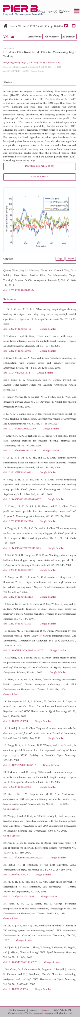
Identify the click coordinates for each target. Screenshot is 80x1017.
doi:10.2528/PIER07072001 (18, 624)
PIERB (33, 26)
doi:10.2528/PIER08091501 (18, 329)
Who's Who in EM (62, 1010)
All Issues (23, 26)
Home (12, 26)
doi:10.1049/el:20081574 (16, 373)
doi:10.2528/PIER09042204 (18, 521)
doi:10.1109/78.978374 (15, 721)
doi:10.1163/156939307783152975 (22, 548)
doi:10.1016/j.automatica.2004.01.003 (23, 858)
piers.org (34, 1010)
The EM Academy (17, 1010)
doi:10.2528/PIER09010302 (18, 472)
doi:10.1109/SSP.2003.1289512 (19, 765)
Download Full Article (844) (39, 166)
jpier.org (46, 1010)
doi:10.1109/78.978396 (15, 989)
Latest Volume (35, 37)
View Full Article (39, 177)
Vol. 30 (43, 26)
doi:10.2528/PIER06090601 (18, 351)
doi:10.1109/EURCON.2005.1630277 (23, 650)
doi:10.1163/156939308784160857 (22, 499)
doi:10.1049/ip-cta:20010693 (18, 896)
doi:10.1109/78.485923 (15, 875)
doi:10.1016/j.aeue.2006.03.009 (19, 429)
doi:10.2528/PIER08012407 (18, 570)
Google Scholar (37, 71)
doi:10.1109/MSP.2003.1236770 (20, 962)
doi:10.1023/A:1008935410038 (19, 450)
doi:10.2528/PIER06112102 (18, 597)
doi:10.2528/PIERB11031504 (16, 71)
